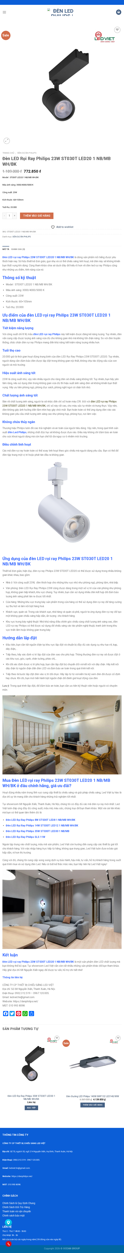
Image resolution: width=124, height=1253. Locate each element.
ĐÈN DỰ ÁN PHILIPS (26, 153)
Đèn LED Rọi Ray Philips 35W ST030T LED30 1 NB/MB (37, 831)
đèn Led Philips (17, 432)
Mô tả (5, 249)
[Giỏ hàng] (118, 12)
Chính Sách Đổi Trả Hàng (16, 1207)
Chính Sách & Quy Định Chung (18, 1203)
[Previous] (2, 1075)
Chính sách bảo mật (13, 1215)
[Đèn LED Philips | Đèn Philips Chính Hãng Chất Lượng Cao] (62, 12)
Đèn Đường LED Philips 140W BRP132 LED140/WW (92, 1096)
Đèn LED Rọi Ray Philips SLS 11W (25, 837)
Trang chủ (8, 153)
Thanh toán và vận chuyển (16, 1211)
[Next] (121, 1075)
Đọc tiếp (31, 1108)
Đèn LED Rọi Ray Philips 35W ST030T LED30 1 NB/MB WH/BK (31, 1098)
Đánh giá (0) (18, 249)
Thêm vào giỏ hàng (36, 215)
